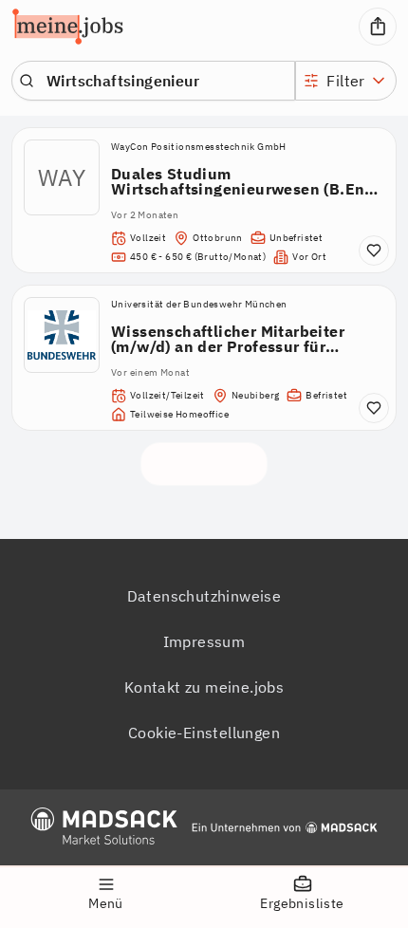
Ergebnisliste (301, 903)
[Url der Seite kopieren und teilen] (378, 27)
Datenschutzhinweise (204, 595)
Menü (105, 903)
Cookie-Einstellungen (204, 732)
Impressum (204, 641)
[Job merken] (374, 250)
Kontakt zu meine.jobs (204, 686)
